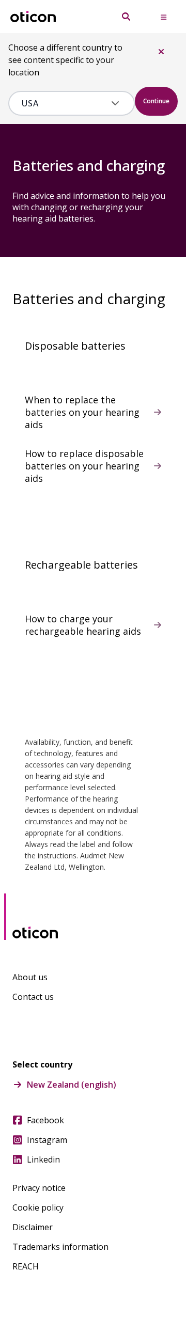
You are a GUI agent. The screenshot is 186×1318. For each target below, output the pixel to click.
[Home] (33, 17)
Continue (156, 101)
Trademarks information (60, 1247)
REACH (25, 1266)
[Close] (161, 51)
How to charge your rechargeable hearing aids (83, 625)
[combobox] (64, 103)
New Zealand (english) (71, 1084)
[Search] (126, 16)
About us (30, 977)
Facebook (45, 1120)
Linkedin (43, 1159)
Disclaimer (32, 1227)
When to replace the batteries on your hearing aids (82, 412)
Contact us (33, 997)
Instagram (47, 1140)
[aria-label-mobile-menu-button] (163, 16)
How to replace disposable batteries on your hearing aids (84, 465)
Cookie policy (38, 1207)
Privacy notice (39, 1188)
